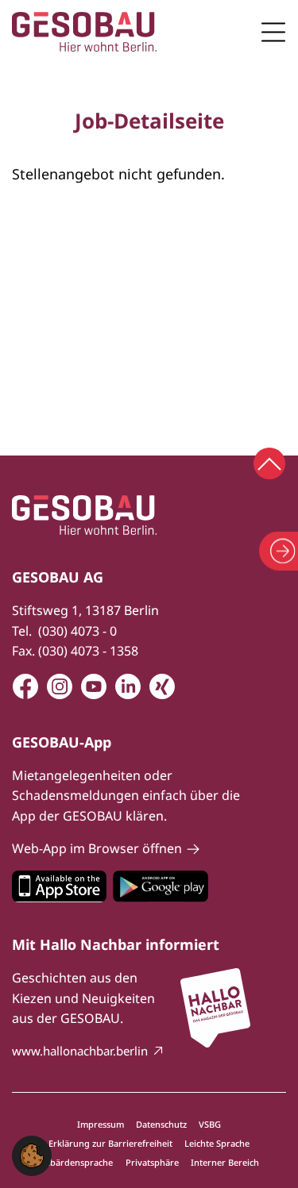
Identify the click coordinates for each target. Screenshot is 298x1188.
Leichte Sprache (217, 1143)
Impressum (100, 1124)
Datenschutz (161, 1124)
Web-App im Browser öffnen (97, 848)
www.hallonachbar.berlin (80, 1051)
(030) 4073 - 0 (77, 631)
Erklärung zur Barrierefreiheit (110, 1143)
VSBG (210, 1124)
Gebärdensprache (76, 1162)
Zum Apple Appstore (59, 886)
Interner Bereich (225, 1162)
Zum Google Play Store (160, 886)
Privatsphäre (152, 1162)
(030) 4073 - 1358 (88, 650)
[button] (32, 1154)
